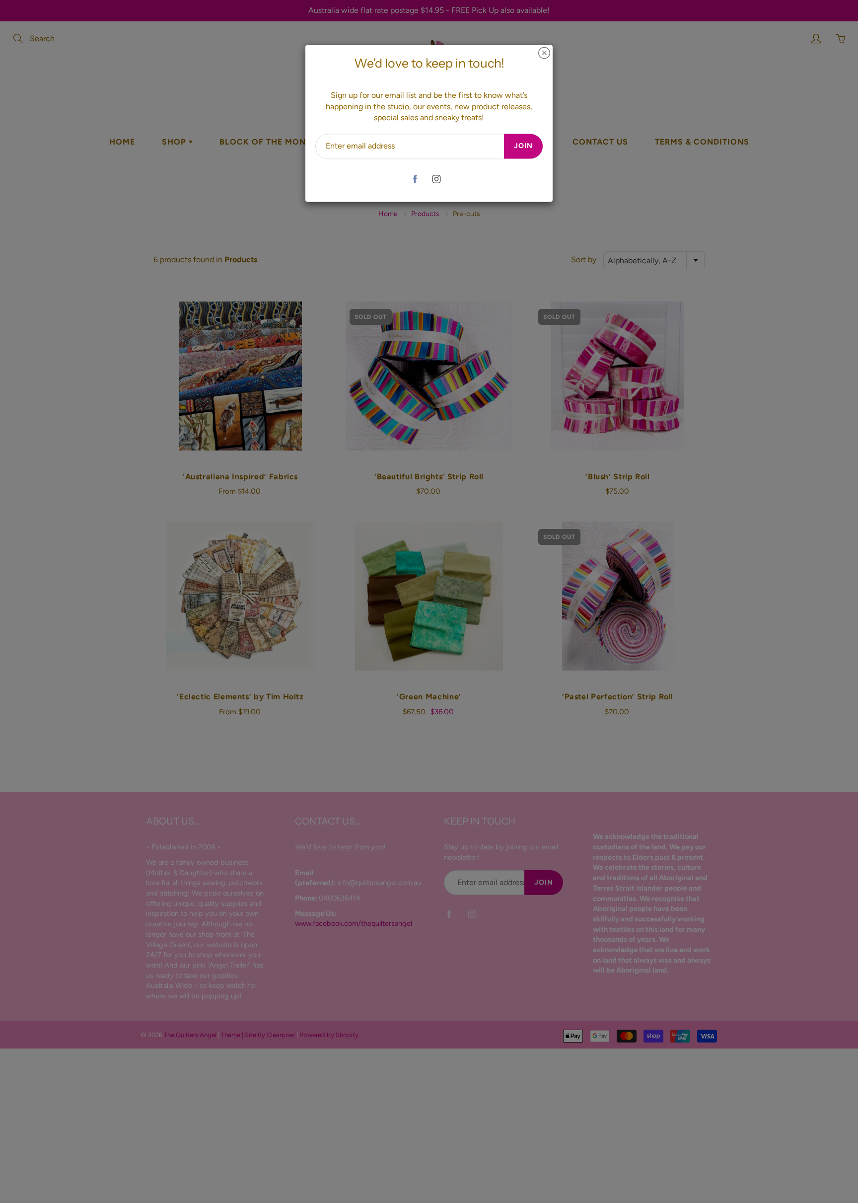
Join (523, 146)
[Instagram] (436, 179)
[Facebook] (415, 179)
